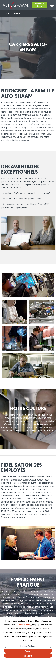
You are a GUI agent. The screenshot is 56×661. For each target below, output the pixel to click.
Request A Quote (39, 4)
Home (6, 13)
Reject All (28, 655)
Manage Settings (28, 646)
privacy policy (25, 624)
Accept (28, 651)
